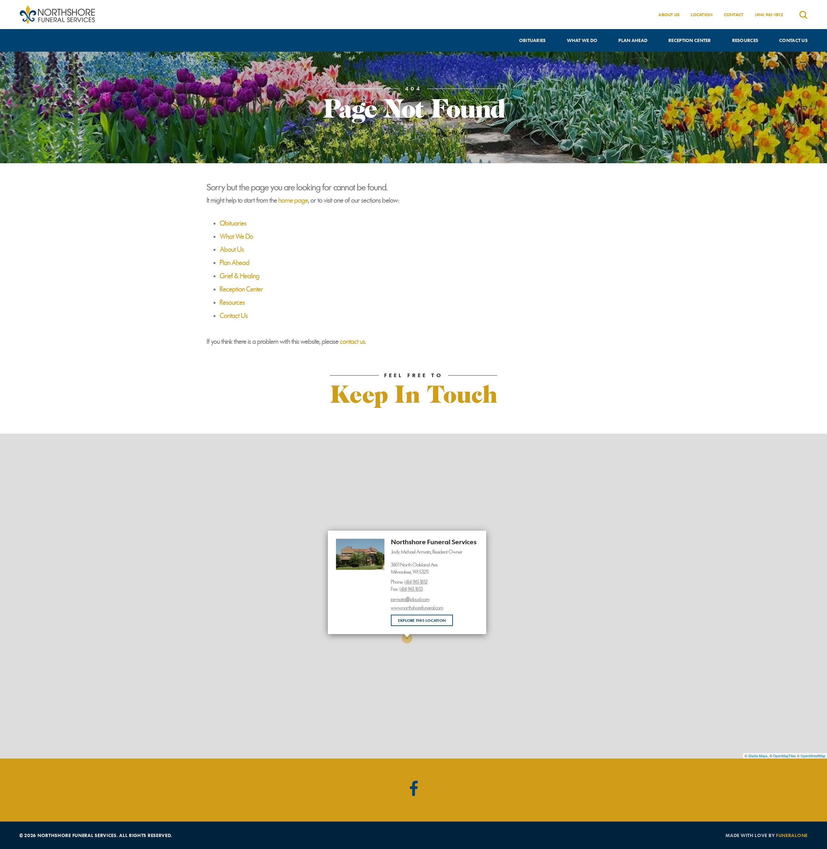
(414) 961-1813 (411, 589)
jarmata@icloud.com (410, 599)
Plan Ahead (234, 263)
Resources (232, 302)
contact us (352, 341)
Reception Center (241, 289)
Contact (734, 14)
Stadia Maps (758, 755)
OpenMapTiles (784, 755)
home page (293, 200)
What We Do (236, 236)
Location (701, 14)
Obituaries (233, 223)
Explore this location (422, 620)
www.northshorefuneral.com (417, 608)
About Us (668, 14)
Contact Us (234, 316)
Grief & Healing (239, 276)
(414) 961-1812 (769, 14)
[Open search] (803, 14)
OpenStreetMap (813, 755)
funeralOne (792, 835)
